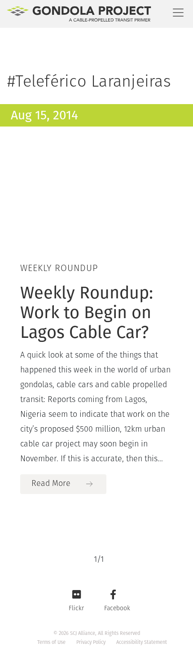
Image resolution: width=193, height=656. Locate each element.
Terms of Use (51, 642)
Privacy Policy (90, 642)
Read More (50, 484)
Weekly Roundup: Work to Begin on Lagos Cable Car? (86, 312)
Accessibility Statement (141, 642)
